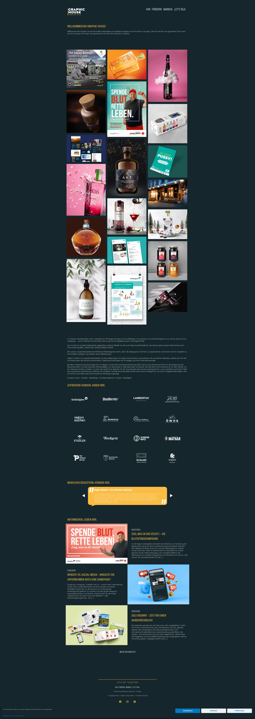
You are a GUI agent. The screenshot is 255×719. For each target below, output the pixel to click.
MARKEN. (168, 9)
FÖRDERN (157, 9)
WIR (148, 9)
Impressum (6, 715)
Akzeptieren (188, 711)
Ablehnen (213, 711)
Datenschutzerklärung (17, 715)
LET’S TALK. (180, 9)
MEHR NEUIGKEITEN (127, 651)
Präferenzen (239, 711)
